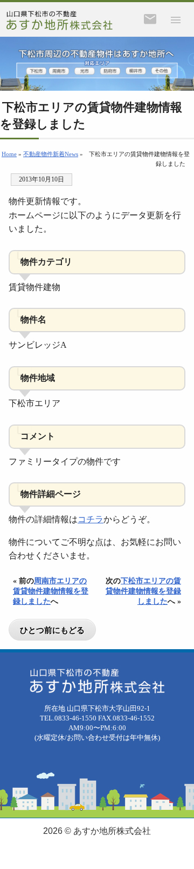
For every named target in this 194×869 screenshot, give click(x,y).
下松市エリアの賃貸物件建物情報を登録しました (143, 590)
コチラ (90, 519)
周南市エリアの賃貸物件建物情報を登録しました (50, 590)
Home (9, 154)
